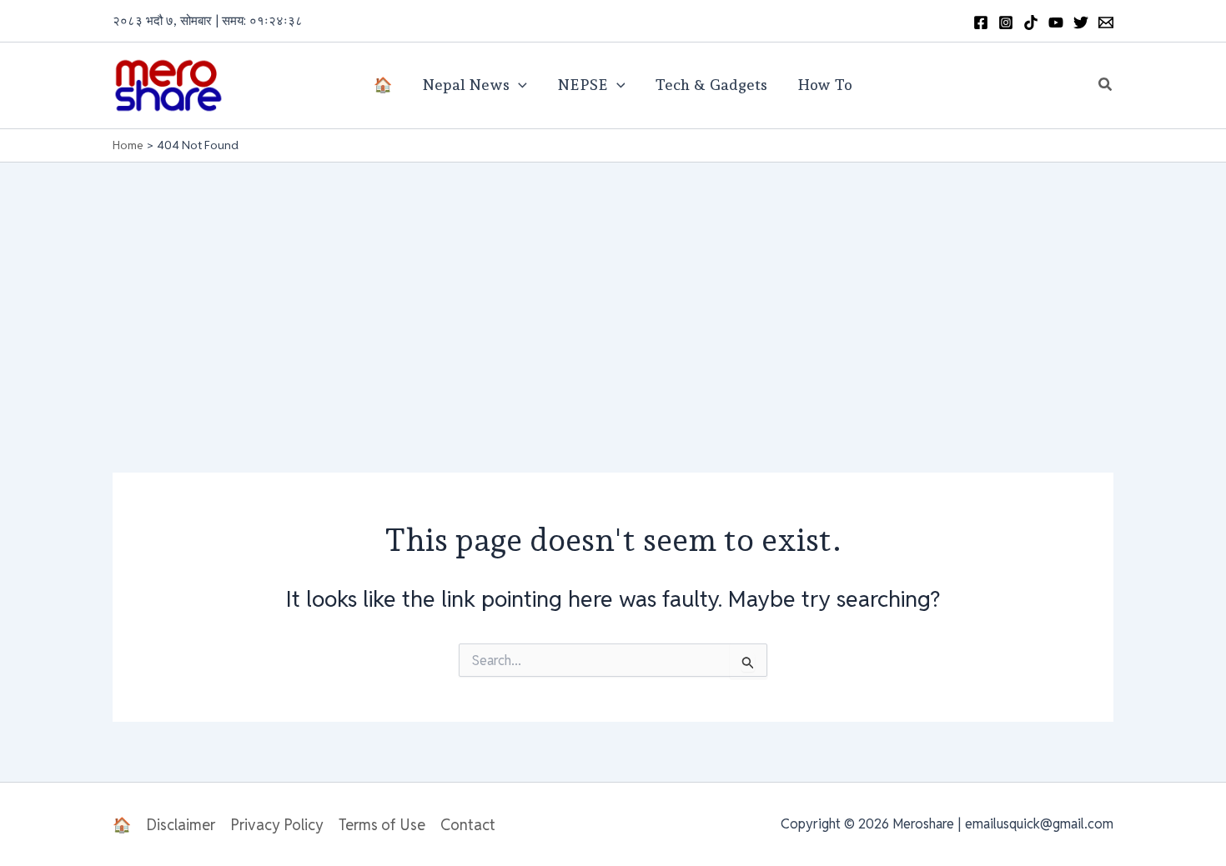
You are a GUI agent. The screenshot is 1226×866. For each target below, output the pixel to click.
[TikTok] (1030, 22)
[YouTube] (1055, 22)
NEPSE (582, 84)
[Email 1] (1105, 22)
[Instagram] (1005, 22)
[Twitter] (1080, 22)
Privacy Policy (277, 824)
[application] (518, 85)
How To (824, 84)
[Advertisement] (613, 287)
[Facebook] (980, 22)
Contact (467, 824)
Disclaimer (180, 824)
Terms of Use (382, 824)
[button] (1105, 85)
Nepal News (466, 84)
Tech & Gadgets (711, 84)
